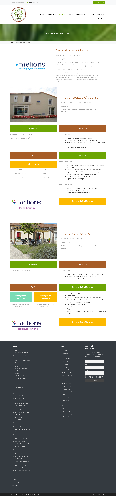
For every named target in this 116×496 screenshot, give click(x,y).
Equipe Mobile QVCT (81, 14)
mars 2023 (64, 397)
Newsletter (100, 14)
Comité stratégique (21, 378)
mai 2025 (64, 364)
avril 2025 (64, 367)
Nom (86, 364)
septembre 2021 (66, 414)
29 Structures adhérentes (21, 352)
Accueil (42, 14)
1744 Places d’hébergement (22, 355)
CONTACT (99, 2)
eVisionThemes (101, 494)
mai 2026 (64, 353)
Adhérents (62, 14)
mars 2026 (64, 356)
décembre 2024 (66, 372)
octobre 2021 (65, 411)
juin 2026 (64, 350)
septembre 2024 (66, 375)
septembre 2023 (66, 392)
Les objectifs (18, 370)
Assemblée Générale (21, 375)
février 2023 (65, 400)
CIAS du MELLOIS (19, 395)
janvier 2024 (65, 380)
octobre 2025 (65, 358)
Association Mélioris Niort (21, 393)
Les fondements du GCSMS (22, 368)
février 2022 (65, 405)
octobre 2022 (65, 403)
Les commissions (20, 384)
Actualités (101, 19)
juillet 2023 (64, 394)
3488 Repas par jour (20, 358)
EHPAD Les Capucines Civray (22, 453)
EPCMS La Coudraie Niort (21, 446)
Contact (92, 14)
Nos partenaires (19, 387)
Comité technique (20, 381)
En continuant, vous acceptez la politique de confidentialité (94, 376)
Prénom (87, 359)
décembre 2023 (66, 383)
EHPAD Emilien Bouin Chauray (23, 438)
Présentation (52, 14)
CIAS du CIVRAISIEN (20, 426)
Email (86, 370)
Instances (17, 373)
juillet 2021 (64, 416)
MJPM (71, 14)
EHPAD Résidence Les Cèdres (22, 470)
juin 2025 (64, 361)
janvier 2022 (65, 408)
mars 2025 (64, 369)
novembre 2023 (66, 386)
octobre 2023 (65, 389)
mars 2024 (64, 378)
